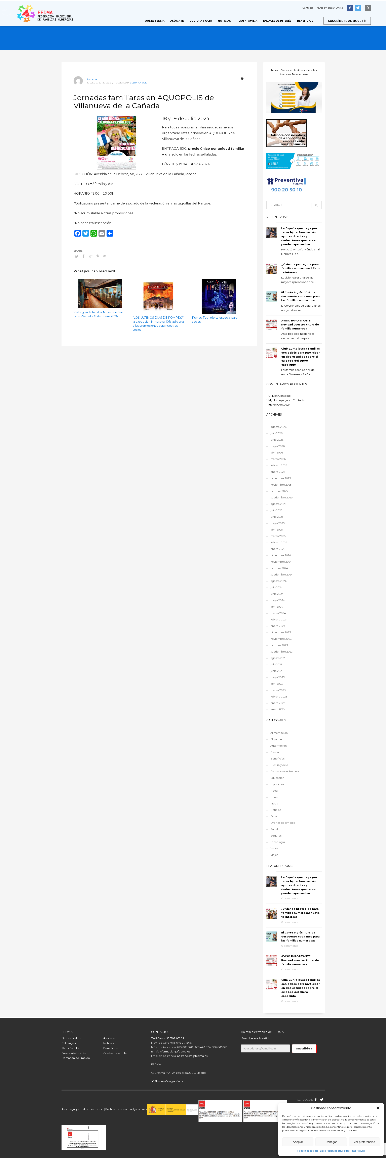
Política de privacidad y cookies (126, 1109)
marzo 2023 (278, 690)
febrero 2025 (278, 542)
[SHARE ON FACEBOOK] (84, 256)
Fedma (92, 79)
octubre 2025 (279, 491)
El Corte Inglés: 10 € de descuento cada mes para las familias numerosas (300, 296)
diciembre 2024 (280, 555)
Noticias (275, 809)
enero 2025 (277, 548)
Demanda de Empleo (284, 771)
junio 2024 (276, 593)
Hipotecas (277, 784)
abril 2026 (276, 452)
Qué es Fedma (71, 1038)
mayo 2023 (277, 677)
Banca (274, 752)
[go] (316, 205)
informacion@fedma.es (174, 1051)
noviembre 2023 (281, 638)
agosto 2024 (278, 581)
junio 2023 (276, 670)
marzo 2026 (278, 459)
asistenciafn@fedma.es (192, 1055)
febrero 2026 (278, 465)
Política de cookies (307, 1150)
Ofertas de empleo (283, 822)
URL (271, 395)
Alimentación (279, 732)
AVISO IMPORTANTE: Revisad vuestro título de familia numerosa (300, 324)
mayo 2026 (277, 446)
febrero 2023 (278, 696)
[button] (378, 1108)
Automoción (278, 745)
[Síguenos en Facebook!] (316, 1100)
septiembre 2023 (281, 651)
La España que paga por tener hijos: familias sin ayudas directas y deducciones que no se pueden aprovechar (299, 236)
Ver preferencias (364, 1142)
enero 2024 (277, 625)
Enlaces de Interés (73, 1053)
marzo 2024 (278, 613)
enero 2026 (277, 471)
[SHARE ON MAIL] (105, 256)
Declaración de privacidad (335, 1150)
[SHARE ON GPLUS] (91, 256)
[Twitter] (358, 8)
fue (270, 404)
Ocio (273, 816)
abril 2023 (276, 683)
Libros (274, 797)
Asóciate (109, 1038)
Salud (274, 829)
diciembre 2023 (280, 632)
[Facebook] (350, 8)
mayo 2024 (277, 600)
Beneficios (277, 758)
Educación (277, 777)
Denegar (331, 1142)
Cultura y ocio (138, 82)
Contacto (284, 395)
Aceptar (298, 1142)
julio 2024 (276, 587)
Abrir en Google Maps (168, 1081)
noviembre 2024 (281, 561)
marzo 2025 (277, 536)
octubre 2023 (279, 645)
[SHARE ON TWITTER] (77, 256)
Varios (274, 848)
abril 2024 (276, 606)
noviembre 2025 (281, 484)
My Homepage (278, 400)
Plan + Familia (70, 1048)
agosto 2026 (278, 426)
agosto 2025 (278, 503)
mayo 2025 (277, 523)
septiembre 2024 (281, 574)
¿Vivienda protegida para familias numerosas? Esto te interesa (300, 268)
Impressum (358, 1150)
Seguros (275, 835)
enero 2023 (277, 703)
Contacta (307, 7)
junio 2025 (276, 516)
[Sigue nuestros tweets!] (322, 1100)
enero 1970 (277, 709)
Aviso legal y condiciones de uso (83, 1109)
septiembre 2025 (281, 497)
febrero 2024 (278, 619)
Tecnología (277, 842)
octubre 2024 (279, 568)
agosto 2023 (278, 658)
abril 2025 (276, 529)
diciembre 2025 (280, 478)
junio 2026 (276, 439)
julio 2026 (276, 433)
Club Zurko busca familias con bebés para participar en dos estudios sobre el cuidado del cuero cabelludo (300, 356)
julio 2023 (276, 664)
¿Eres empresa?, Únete (330, 7)
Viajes (274, 854)
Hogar (274, 790)
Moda (274, 803)
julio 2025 (276, 510)
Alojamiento (278, 739)
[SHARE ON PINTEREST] (98, 256)
